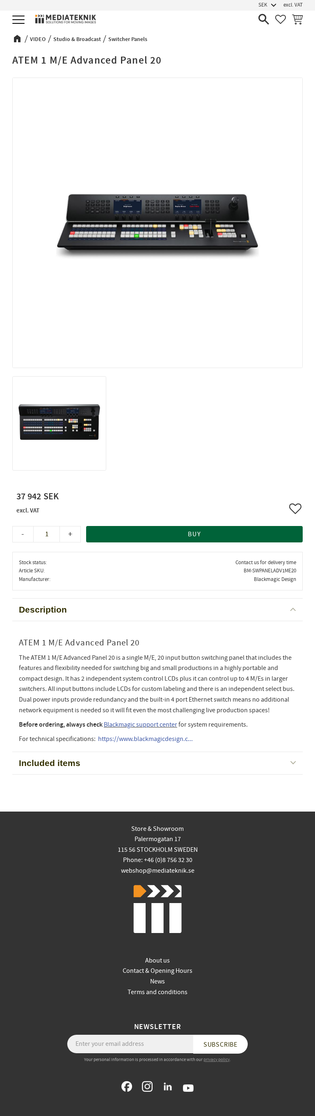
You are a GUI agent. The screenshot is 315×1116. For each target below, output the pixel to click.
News (157, 981)
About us (157, 960)
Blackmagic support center (140, 724)
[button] (19, 20)
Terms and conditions (157, 992)
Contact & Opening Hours (157, 971)
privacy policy (216, 1060)
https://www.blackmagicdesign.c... (145, 739)
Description (43, 609)
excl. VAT (293, 5)
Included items (49, 763)
